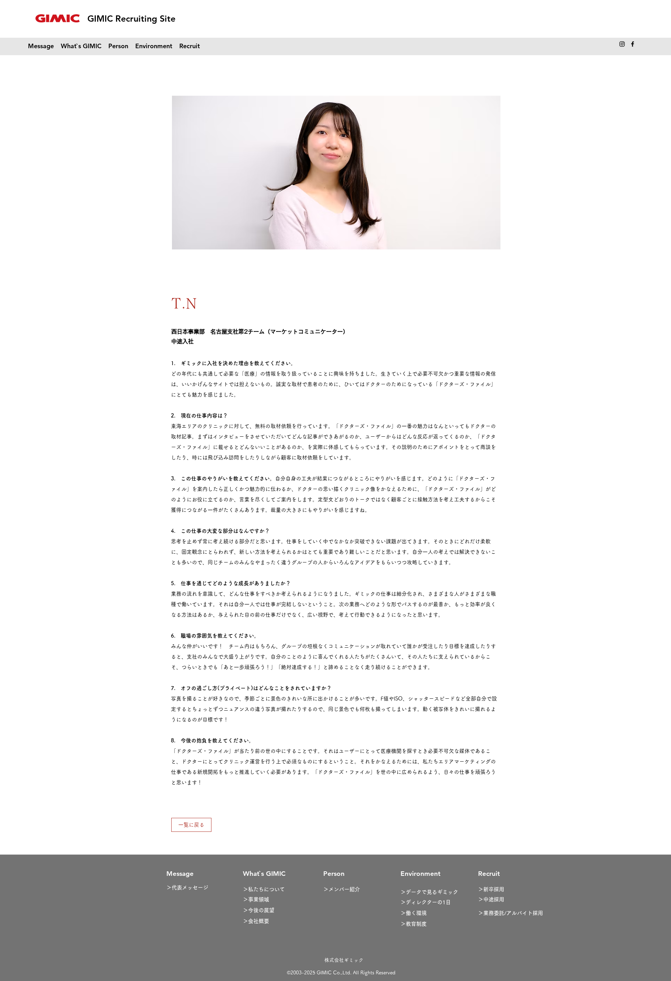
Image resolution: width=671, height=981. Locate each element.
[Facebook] (632, 44)
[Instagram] (622, 44)
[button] (81, 46)
